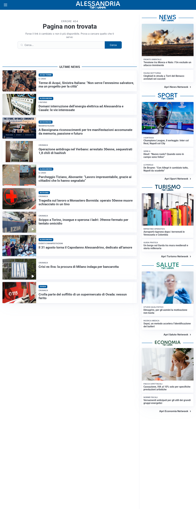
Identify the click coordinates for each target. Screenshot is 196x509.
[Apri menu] (5, 5)
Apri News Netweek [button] (176, 86)
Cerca (113, 44)
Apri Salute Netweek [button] (176, 334)
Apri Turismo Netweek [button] (174, 256)
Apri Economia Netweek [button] (173, 411)
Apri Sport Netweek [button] (176, 178)
